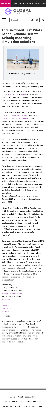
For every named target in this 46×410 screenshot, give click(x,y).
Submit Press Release (14, 401)
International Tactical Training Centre (17, 118)
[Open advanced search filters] (36, 19)
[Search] (31, 19)
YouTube (5, 311)
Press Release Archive (27, 397)
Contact (40, 406)
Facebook (6, 299)
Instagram (6, 308)
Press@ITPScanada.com (12, 293)
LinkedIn (5, 305)
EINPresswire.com (10, 94)
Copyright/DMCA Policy (12, 406)
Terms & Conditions (33, 401)
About (12, 397)
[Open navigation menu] (4, 20)
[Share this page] (42, 20)
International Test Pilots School (14, 115)
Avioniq (24, 94)
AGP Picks (5, 3)
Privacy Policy (29, 406)
